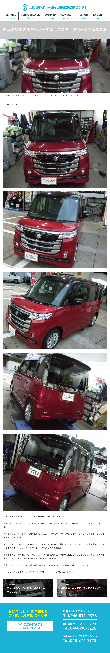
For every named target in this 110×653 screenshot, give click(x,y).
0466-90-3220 (83, 628)
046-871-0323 (83, 615)
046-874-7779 (83, 640)
